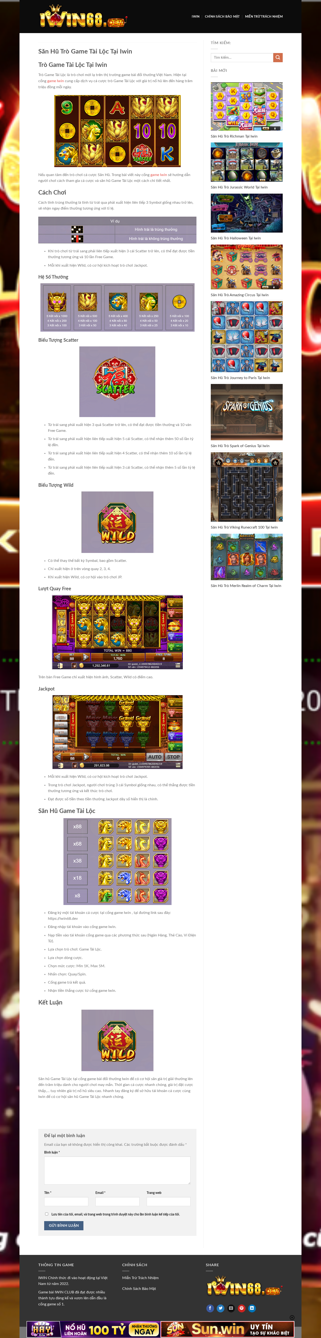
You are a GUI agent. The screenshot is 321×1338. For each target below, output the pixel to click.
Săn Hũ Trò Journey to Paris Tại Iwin (240, 378)
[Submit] (278, 57)
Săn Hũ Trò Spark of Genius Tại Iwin (240, 446)
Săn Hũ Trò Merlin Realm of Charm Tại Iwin (246, 586)
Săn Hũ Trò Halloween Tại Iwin (236, 238)
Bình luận (52, 1152)
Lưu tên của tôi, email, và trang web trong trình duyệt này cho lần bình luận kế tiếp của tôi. (115, 1214)
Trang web (154, 1193)
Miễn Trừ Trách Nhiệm (264, 16)
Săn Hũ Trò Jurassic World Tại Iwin (239, 187)
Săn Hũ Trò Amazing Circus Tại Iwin (240, 295)
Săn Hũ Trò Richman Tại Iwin (234, 136)
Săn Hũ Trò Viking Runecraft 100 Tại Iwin (244, 527)
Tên (47, 1193)
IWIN (196, 16)
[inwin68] (83, 16)
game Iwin (55, 81)
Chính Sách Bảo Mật (222, 16)
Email (100, 1193)
